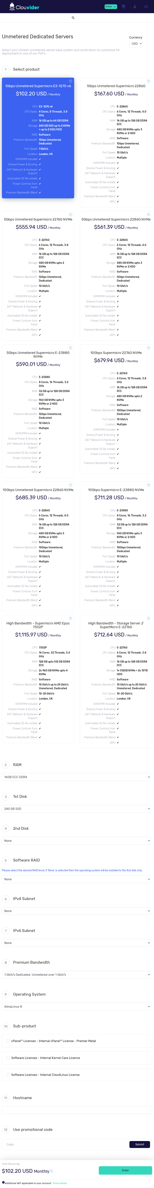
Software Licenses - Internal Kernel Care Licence (45, 1058)
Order (125, 1170)
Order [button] (110, 6)
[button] (123, 6)
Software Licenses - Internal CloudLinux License (45, 1075)
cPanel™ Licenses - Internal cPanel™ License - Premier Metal (53, 1041)
